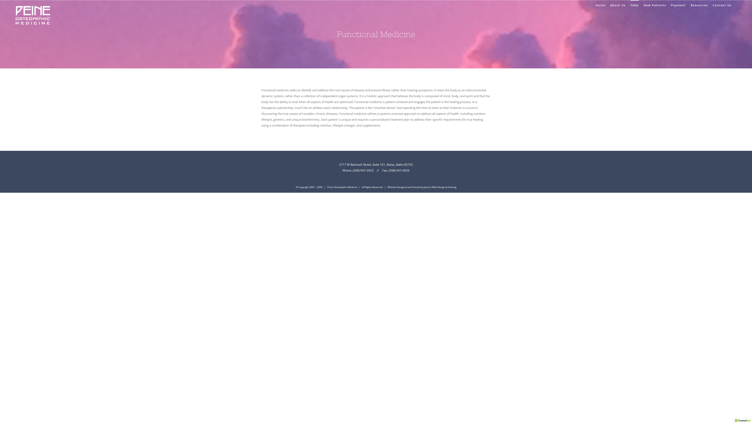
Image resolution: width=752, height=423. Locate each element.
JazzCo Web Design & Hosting (440, 187)
